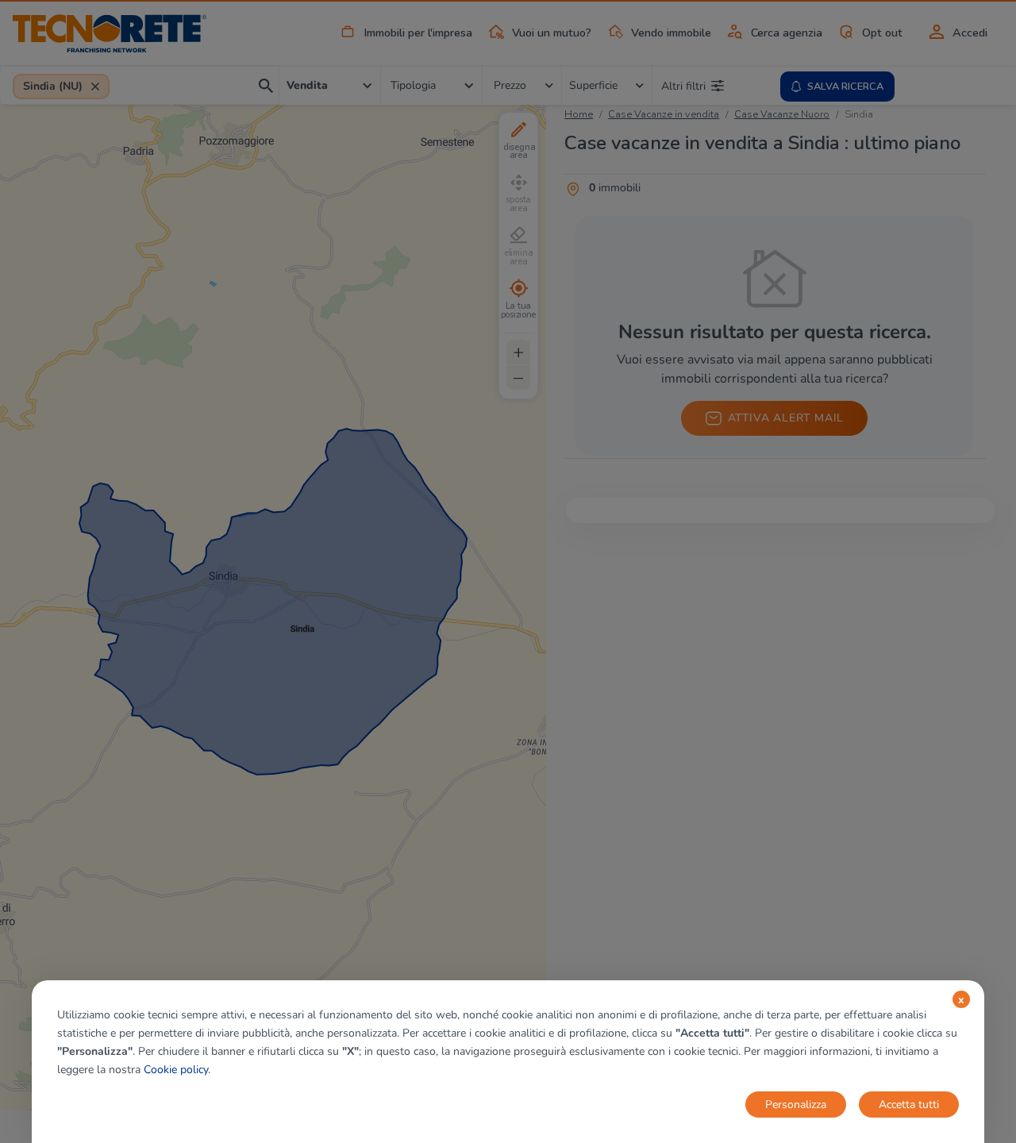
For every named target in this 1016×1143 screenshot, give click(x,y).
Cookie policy (176, 1069)
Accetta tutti (909, 1104)
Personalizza (795, 1104)
